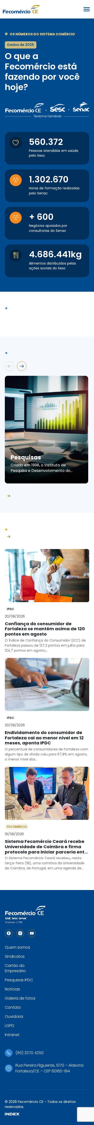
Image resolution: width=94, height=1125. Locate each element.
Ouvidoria (14, 1016)
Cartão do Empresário (15, 968)
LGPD (9, 1025)
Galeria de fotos (20, 998)
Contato (13, 1007)
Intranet (12, 1035)
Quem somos (17, 947)
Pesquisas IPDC (19, 980)
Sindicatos (15, 956)
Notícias (12, 989)
